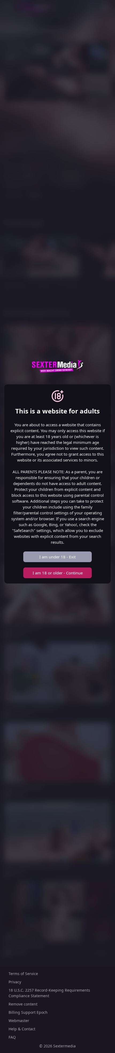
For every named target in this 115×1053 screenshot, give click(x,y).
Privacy (15, 981)
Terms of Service (23, 973)
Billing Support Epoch (28, 1012)
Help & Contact (22, 1028)
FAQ (12, 1037)
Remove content (23, 1004)
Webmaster (19, 1020)
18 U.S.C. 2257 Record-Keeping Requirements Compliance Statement (49, 993)
